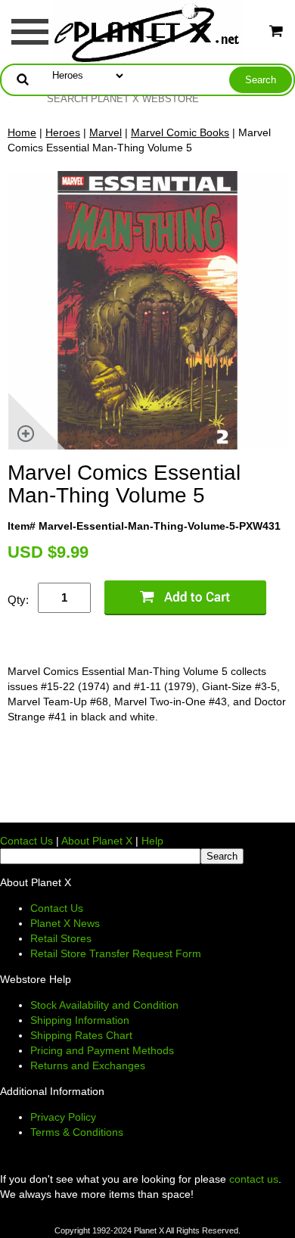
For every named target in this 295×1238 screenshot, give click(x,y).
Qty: (18, 599)
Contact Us (26, 841)
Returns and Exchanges (87, 1065)
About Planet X (96, 841)
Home (22, 132)
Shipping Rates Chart (81, 1035)
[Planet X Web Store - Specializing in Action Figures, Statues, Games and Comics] (147, 31)
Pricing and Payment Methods (102, 1050)
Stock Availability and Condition (104, 1005)
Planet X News (65, 923)
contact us (253, 1179)
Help (152, 841)
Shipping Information (79, 1020)
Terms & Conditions (76, 1132)
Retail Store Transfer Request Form (115, 953)
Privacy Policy (63, 1117)
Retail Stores (61, 938)
